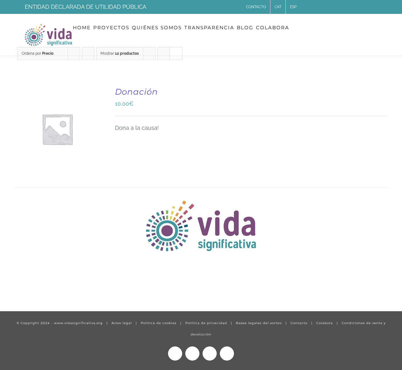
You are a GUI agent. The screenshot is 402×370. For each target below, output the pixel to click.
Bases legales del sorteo (259, 323)
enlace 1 (20, 287)
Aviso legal (121, 323)
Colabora (324, 323)
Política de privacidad (206, 323)
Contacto (299, 323)
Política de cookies (159, 323)
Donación (136, 92)
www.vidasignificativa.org (78, 323)
